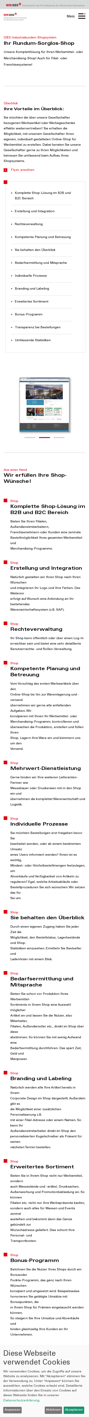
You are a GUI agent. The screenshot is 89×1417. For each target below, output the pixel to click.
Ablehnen (53, 1410)
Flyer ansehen (22, 170)
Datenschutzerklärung (21, 1400)
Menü (71, 16)
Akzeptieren (74, 1410)
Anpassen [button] (13, 1410)
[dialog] (44, 1381)
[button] (29, 437)
